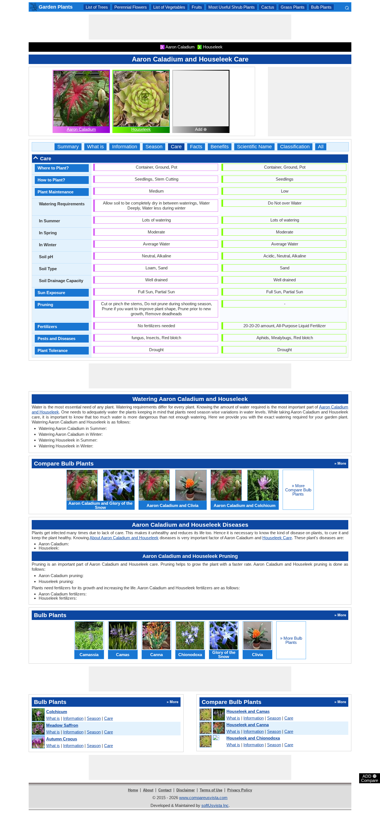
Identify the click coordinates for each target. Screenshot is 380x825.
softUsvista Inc (215, 805)
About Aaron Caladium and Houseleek (124, 537)
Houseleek (141, 129)
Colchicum (56, 711)
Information (124, 147)
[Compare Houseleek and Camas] (211, 714)
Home (133, 790)
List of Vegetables (169, 7)
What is (95, 147)
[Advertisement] (190, 27)
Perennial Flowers (130, 7)
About (148, 790)
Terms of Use (211, 790)
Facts (196, 147)
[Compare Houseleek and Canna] (211, 728)
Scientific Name (254, 147)
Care (176, 147)
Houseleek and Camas (248, 711)
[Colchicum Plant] (38, 715)
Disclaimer (185, 790)
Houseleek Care (277, 537)
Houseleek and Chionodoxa (253, 738)
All (321, 147)
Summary (68, 147)
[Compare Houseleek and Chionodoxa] (211, 741)
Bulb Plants (321, 7)
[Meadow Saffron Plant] (38, 728)
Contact (164, 790)
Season (153, 147)
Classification (295, 147)
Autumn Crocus (61, 739)
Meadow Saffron (62, 725)
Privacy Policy (239, 790)
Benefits (220, 147)
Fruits (197, 7)
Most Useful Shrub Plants (231, 7)
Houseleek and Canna (247, 724)
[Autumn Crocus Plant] (38, 742)
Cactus (267, 7)
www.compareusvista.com (203, 797)
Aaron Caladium (81, 129)
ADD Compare (369, 778)
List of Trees (97, 7)
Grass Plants (293, 7)
